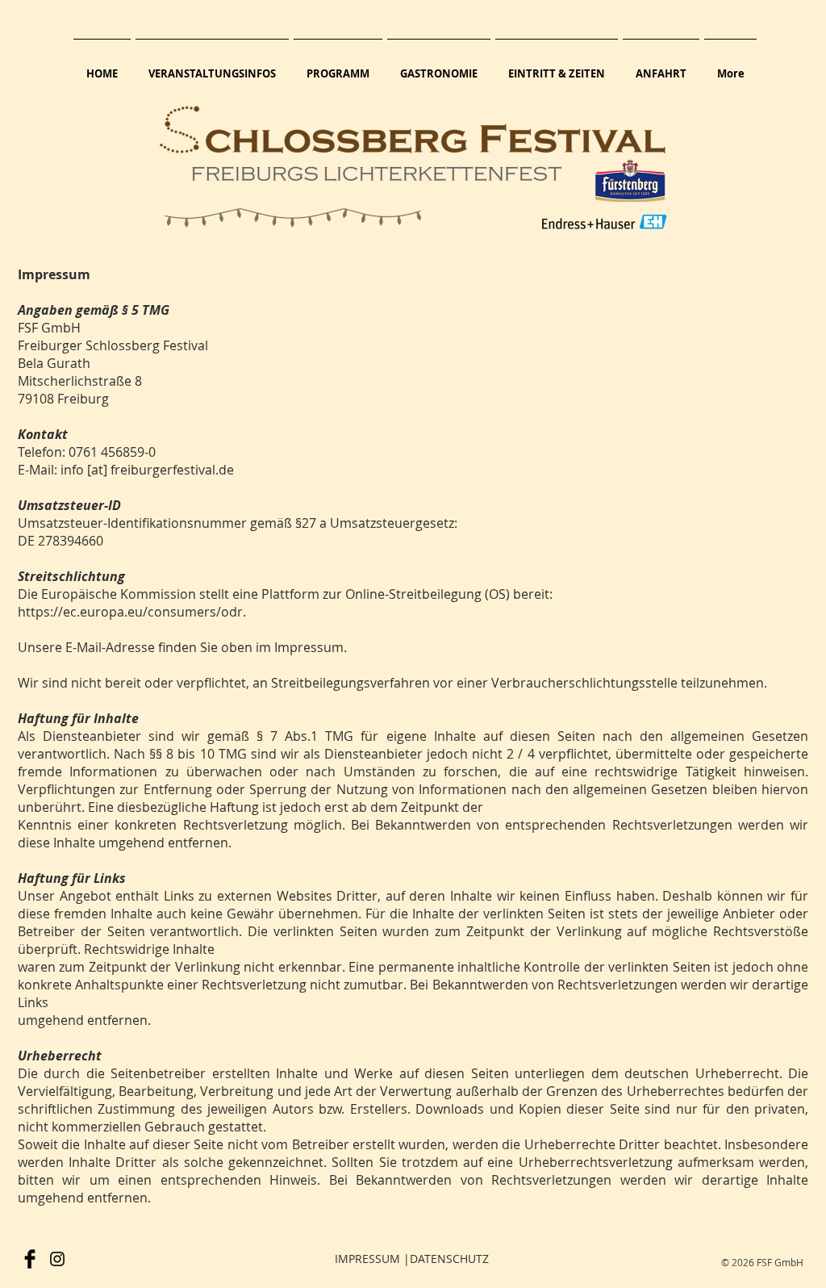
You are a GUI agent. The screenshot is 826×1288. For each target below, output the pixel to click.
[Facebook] (30, 1259)
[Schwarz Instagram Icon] (57, 1259)
